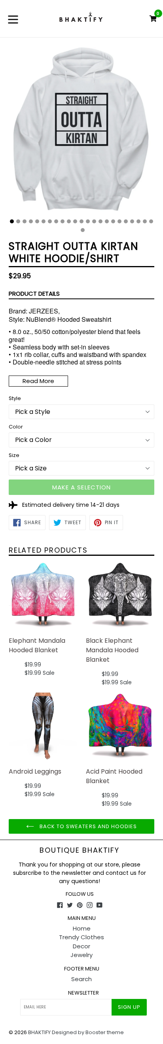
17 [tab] (113, 221)
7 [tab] (50, 221)
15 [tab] (100, 221)
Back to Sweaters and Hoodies (87, 826)
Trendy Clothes (81, 937)
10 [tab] (69, 221)
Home (82, 928)
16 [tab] (107, 221)
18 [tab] (119, 221)
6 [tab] (43, 221)
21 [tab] (138, 221)
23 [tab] (151, 221)
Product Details (34, 293)
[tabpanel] (81, 135)
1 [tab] (12, 221)
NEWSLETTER (83, 993)
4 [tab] (31, 221)
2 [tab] (18, 221)
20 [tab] (132, 221)
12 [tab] (81, 221)
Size (14, 455)
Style (15, 398)
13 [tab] (88, 221)
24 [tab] (83, 230)
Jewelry (81, 955)
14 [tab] (94, 221)
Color (16, 426)
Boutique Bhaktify (79, 850)
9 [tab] (62, 221)
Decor (81, 946)
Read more (38, 381)
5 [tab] (37, 221)
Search (81, 979)
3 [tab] (25, 221)
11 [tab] (75, 221)
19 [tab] (126, 221)
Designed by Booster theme (88, 1032)
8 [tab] (56, 221)
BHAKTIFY (39, 1032)
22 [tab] (145, 221)
